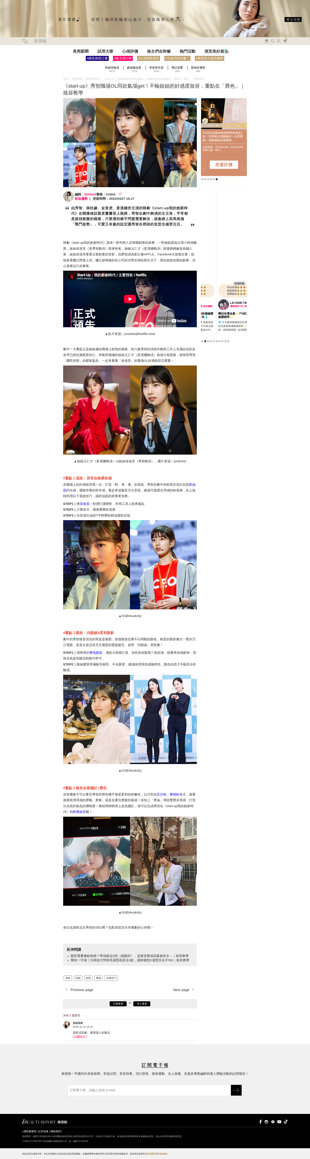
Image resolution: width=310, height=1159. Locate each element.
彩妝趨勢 (81, 198)
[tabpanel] (224, 266)
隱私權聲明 (30, 1131)
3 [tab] (208, 179)
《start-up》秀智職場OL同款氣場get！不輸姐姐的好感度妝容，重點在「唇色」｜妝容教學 (153, 78)
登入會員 (142, 1003)
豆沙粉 (161, 794)
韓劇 (8, 65)
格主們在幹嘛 (159, 51)
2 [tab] (205, 179)
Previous (205, 169)
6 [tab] (217, 179)
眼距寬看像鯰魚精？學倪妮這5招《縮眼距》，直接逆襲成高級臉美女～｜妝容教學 (130, 956)
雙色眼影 (96, 652)
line (273, 1121)
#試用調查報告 (148, 58)
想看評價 (225, 164)
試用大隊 (105, 51)
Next (243, 169)
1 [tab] (202, 179)
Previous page (81, 990)
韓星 (14, 65)
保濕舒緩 (224, 283)
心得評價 (130, 51)
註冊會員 (118, 1003)
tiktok (286, 1121)
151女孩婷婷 (223, 302)
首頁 (65, 78)
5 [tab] (214, 179)
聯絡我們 (56, 1131)
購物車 (284, 41)
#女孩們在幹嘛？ (177, 58)
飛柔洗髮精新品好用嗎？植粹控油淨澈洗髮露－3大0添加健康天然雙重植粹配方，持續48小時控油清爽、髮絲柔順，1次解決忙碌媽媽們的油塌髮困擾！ (225, 136)
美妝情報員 (92, 78)
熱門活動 (188, 51)
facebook (260, 1121)
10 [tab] (228, 345)
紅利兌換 (43, 1131)
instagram (266, 1121)
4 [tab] (211, 179)
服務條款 (163, 1154)
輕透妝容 (79, 812)
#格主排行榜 (123, 58)
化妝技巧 (111, 978)
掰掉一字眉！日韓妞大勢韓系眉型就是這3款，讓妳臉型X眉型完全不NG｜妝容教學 (130, 960)
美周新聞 (81, 51)
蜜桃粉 (174, 794)
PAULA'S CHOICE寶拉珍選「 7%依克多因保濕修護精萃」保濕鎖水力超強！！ (223, 317)
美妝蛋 (85, 504)
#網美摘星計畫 (97, 58)
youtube (279, 1121)
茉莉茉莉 (78, 1023)
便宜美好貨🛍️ (217, 51)
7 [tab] (219, 345)
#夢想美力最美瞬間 (209, 58)
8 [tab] (222, 345)
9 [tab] (225, 345)
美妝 (2, 65)
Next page (182, 990)
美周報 (40, 41)
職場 (19, 65)
